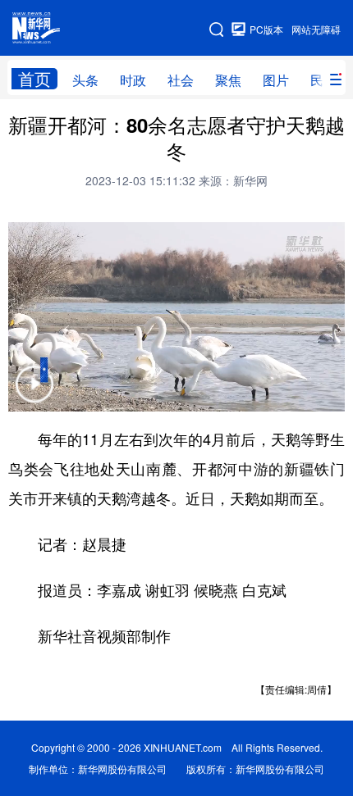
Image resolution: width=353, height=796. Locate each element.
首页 (34, 78)
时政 (133, 80)
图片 (276, 80)
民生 (323, 80)
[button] (34, 394)
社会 (180, 80)
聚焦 (228, 80)
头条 (85, 80)
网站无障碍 (316, 29)
